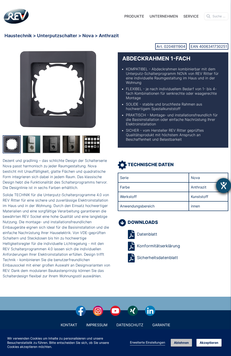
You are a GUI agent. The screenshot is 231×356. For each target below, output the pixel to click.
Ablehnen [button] (181, 343)
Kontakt (69, 325)
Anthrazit (109, 35)
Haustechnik (19, 35)
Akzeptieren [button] (209, 343)
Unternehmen (164, 16)
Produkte (134, 16)
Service (191, 16)
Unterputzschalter (57, 35)
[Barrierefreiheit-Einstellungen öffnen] (223, 185)
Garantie (161, 325)
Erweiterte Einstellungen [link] (147, 342)
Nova (88, 35)
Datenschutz (129, 325)
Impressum (96, 325)
